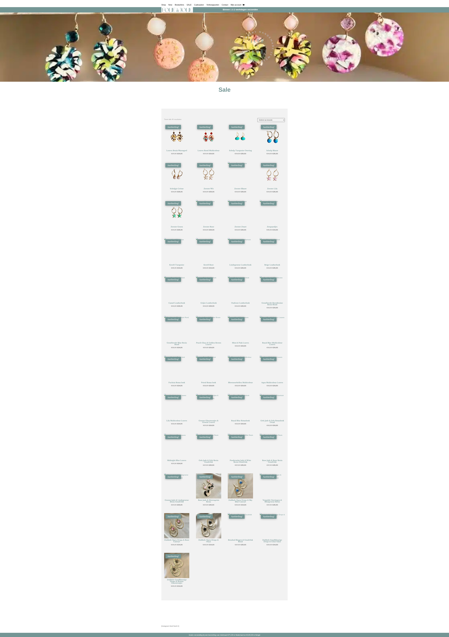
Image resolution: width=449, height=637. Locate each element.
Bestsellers (179, 5)
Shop (163, 5)
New (170, 5)
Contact (225, 5)
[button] (166, 126)
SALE (189, 5)
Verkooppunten (212, 5)
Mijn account (236, 5)
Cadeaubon (199, 5)
